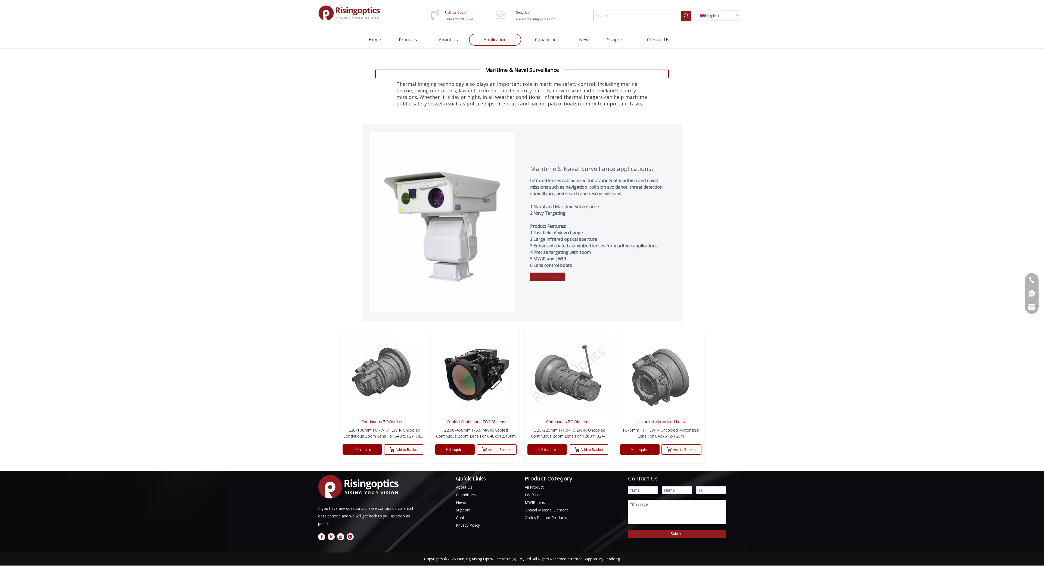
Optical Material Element (546, 510)
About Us (464, 487)
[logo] (360, 487)
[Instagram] (350, 536)
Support (463, 510)
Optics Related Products (546, 517)
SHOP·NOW (547, 277)
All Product (534, 487)
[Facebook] (321, 536)
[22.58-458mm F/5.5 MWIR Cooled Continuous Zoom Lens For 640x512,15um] (475, 396)
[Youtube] (340, 536)
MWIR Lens (535, 502)
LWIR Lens (534, 494)
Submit (677, 533)
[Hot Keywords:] (686, 16)
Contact (463, 517)
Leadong (612, 558)
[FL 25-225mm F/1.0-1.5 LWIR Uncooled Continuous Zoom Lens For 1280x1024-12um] (568, 396)
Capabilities (466, 494)
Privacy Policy (468, 525)
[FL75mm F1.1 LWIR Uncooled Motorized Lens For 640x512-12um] (660, 396)
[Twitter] (331, 536)
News (461, 502)
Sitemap (575, 558)
